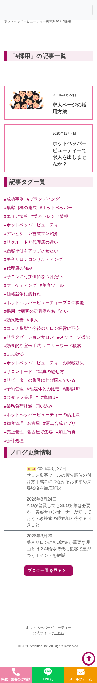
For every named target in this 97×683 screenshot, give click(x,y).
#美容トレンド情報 (49, 216)
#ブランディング (43, 199)
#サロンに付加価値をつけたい (33, 276)
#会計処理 (14, 440)
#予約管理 (14, 389)
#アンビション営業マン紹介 (31, 233)
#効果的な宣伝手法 (22, 345)
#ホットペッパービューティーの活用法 (42, 414)
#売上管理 (14, 432)
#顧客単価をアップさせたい (31, 251)
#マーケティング (20, 285)
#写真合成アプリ (59, 423)
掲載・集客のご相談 (15, 679)
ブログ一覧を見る (45, 570)
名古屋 (33, 423)
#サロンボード (18, 371)
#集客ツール (52, 285)
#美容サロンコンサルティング (33, 259)
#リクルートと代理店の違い (31, 242)
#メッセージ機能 (73, 337)
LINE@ (48, 679)
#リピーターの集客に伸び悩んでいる (39, 380)
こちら (59, 633)
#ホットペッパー (56, 207)
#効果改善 (14, 320)
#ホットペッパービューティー (33, 225)
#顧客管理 (14, 423)
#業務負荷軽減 (18, 406)
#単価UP (49, 397)
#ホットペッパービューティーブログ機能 (44, 302)
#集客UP (71, 389)
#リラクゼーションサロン (29, 337)
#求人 (32, 320)
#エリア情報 (16, 216)
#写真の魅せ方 (50, 371)
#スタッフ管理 (18, 397)
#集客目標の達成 (20, 207)
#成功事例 (14, 199)
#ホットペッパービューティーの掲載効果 (44, 363)
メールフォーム (80, 679)
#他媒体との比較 (43, 389)
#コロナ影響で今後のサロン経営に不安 (42, 328)
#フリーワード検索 (62, 345)
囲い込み (44, 406)
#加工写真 (66, 432)
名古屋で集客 (40, 432)
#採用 (9, 311)
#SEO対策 (14, 354)
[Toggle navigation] (85, 10)
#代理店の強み (18, 268)
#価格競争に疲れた (22, 294)
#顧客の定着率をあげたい (43, 311)
